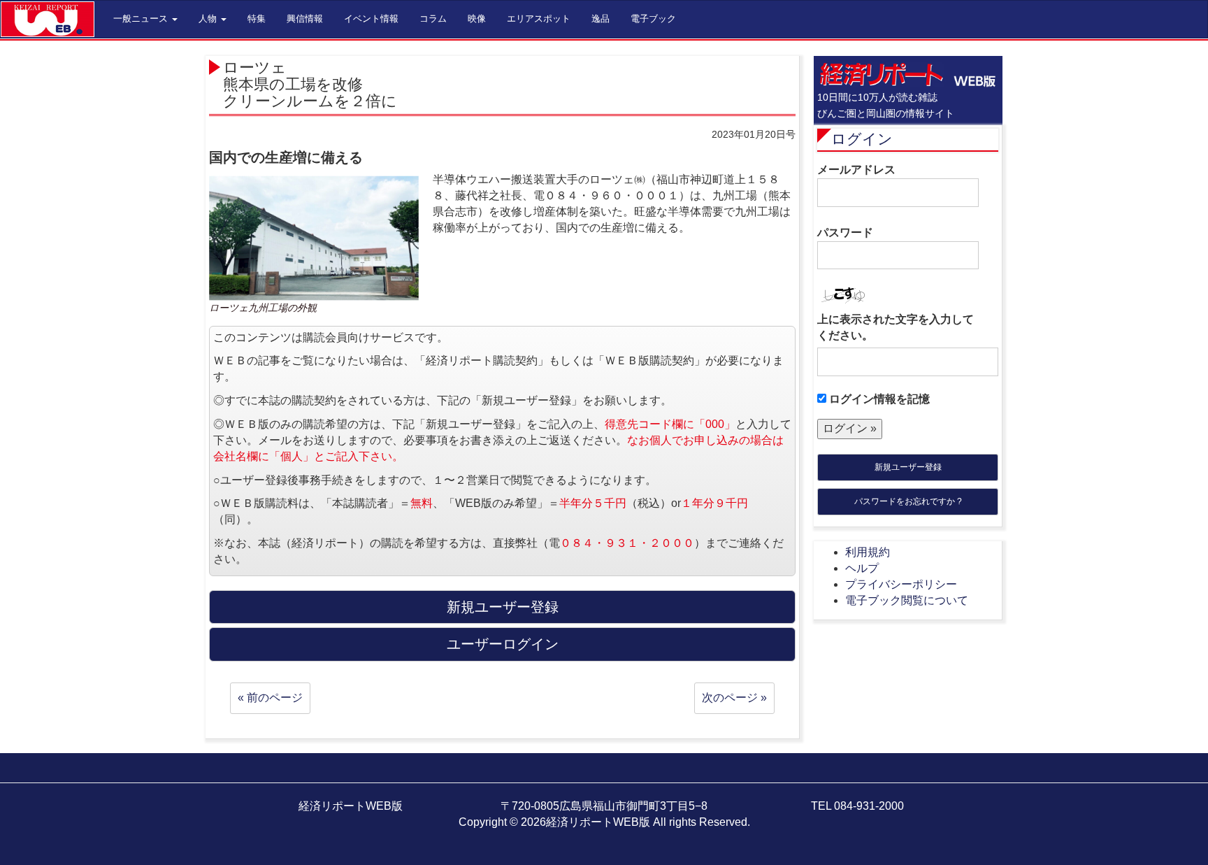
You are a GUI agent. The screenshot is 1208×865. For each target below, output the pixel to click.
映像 (477, 18)
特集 (256, 18)
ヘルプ (862, 568)
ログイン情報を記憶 (878, 399)
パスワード (845, 232)
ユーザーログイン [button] (503, 644)
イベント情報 (371, 18)
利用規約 (867, 552)
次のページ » (734, 697)
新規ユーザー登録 (908, 467)
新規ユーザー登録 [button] (503, 607)
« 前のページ (270, 697)
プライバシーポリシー (901, 584)
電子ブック (653, 18)
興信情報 (305, 18)
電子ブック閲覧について (906, 600)
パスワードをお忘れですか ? (908, 501)
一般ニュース (142, 18)
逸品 (600, 18)
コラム (433, 18)
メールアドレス (856, 170)
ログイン (862, 139)
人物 (209, 18)
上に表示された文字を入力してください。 (895, 327)
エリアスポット (538, 18)
